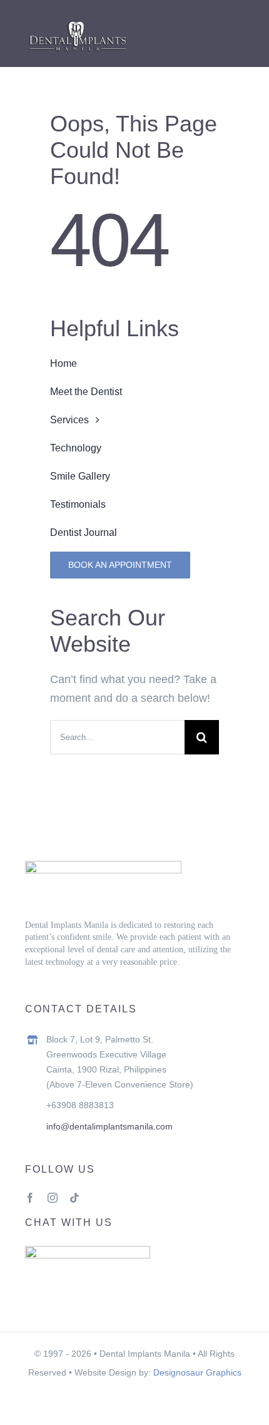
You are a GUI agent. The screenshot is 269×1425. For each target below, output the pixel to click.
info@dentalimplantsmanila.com (109, 1126)
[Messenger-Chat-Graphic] (87, 1251)
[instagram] (53, 1198)
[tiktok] (74, 1198)
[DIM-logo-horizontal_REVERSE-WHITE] (77, 23)
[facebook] (30, 1198)
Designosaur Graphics (197, 1372)
